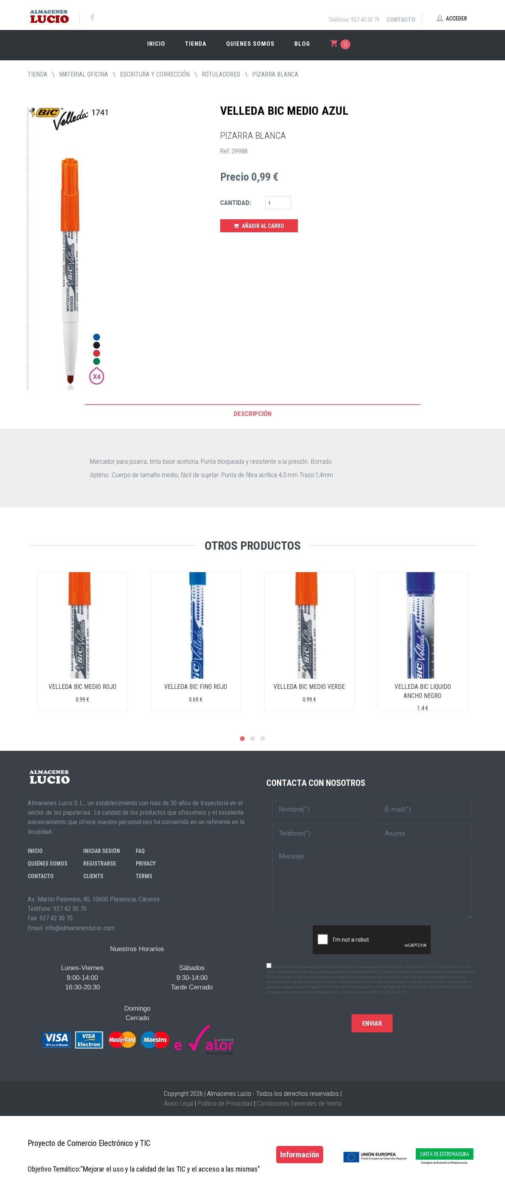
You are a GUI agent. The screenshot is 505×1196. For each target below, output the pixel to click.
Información (299, 1154)
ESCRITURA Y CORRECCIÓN (155, 74)
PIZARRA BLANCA (275, 74)
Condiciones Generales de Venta (299, 1103)
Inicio (156, 43)
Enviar (372, 1023)
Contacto (401, 19)
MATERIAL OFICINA (83, 74)
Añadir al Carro (262, 226)
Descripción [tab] (252, 414)
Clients (93, 876)
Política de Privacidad (225, 1103)
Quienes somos (250, 43)
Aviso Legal (178, 1103)
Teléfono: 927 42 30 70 (354, 19)
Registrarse (99, 863)
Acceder (456, 18)
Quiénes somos (47, 863)
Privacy (146, 863)
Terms (144, 876)
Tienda (195, 43)
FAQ (140, 851)
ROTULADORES (221, 74)
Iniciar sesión (101, 851)
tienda (37, 74)
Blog (302, 43)
